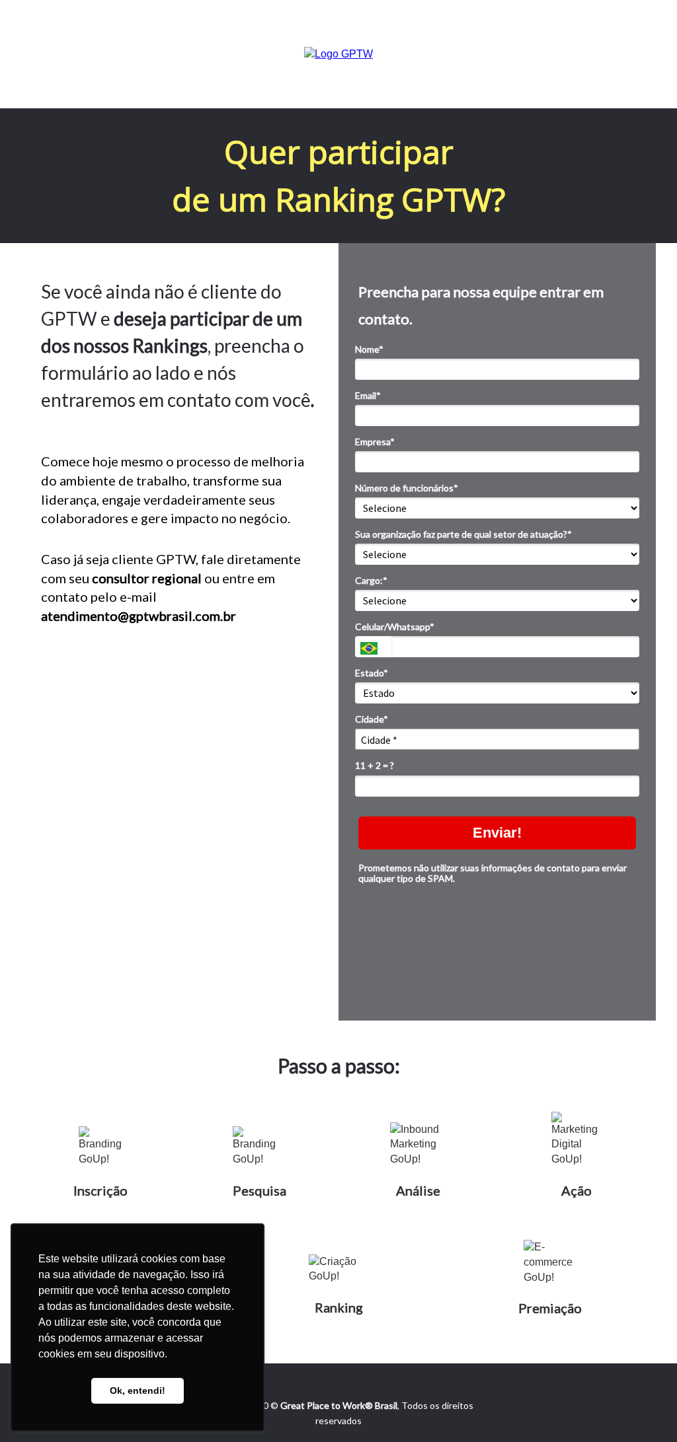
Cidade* (371, 719)
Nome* (369, 349)
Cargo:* (371, 580)
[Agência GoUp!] (338, 53)
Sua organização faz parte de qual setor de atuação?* (463, 534)
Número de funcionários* (406, 487)
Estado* (371, 672)
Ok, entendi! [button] (137, 1390)
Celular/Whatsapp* (394, 626)
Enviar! (497, 832)
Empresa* (375, 441)
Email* (368, 395)
